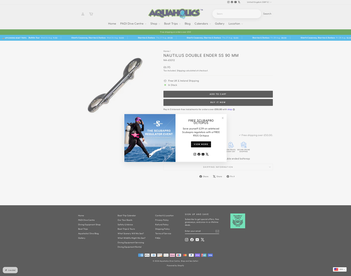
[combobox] (340, 269)
